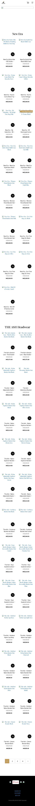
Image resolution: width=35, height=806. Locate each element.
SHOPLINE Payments (21, 800)
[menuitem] (7, 761)
